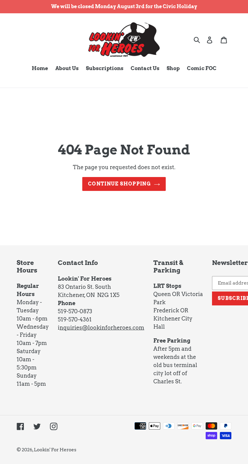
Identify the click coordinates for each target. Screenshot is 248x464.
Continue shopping (119, 184)
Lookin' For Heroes (55, 450)
